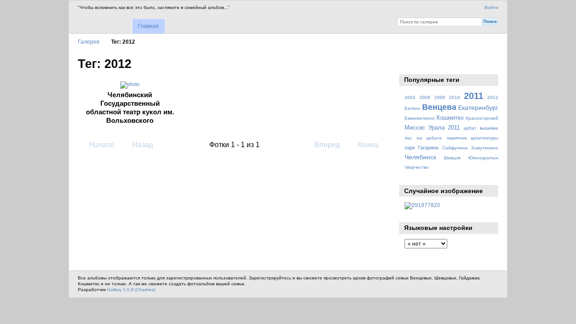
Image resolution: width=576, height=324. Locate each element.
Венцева (439, 107)
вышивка (489, 128)
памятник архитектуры (472, 137)
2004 (410, 97)
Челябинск (420, 157)
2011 (473, 96)
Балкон (412, 108)
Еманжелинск (419, 118)
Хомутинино (484, 147)
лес (408, 137)
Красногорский (482, 118)
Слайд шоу (409, 63)
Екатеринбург (478, 107)
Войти (491, 7)
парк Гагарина (421, 147)
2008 (424, 97)
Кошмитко (450, 118)
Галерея (88, 42)
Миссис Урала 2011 (432, 128)
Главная (148, 26)
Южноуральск (483, 157)
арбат (470, 128)
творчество (417, 167)
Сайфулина (455, 147)
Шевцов (452, 157)
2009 (439, 97)
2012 (492, 97)
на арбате (429, 137)
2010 (454, 97)
